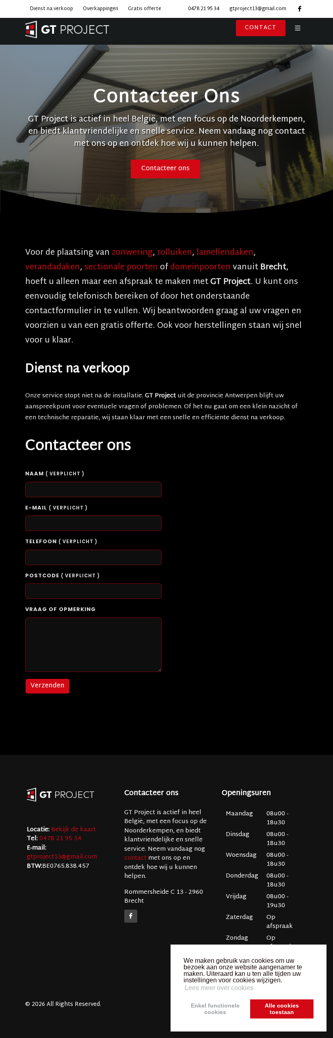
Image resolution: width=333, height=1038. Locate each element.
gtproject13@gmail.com (257, 8)
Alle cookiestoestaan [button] (282, 1008)
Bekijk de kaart (73, 829)
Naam (54, 473)
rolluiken (174, 252)
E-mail (56, 507)
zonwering (132, 252)
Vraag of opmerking (60, 609)
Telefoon (61, 541)
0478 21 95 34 (203, 8)
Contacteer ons (165, 169)
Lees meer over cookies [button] (219, 987)
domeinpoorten (200, 267)
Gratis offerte (144, 8)
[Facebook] (130, 916)
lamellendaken (225, 252)
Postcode (62, 575)
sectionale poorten (121, 267)
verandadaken (52, 267)
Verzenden (47, 686)
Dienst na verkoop (51, 8)
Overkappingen (100, 8)
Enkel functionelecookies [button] (215, 1008)
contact (135, 858)
